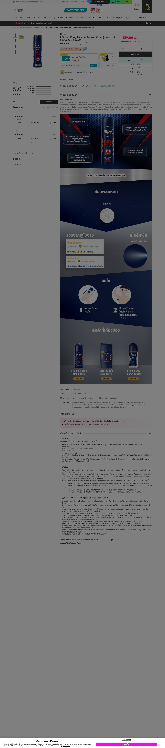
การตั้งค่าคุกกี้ (126, 740)
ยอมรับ (126, 744)
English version (65, 746)
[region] (82, 743)
